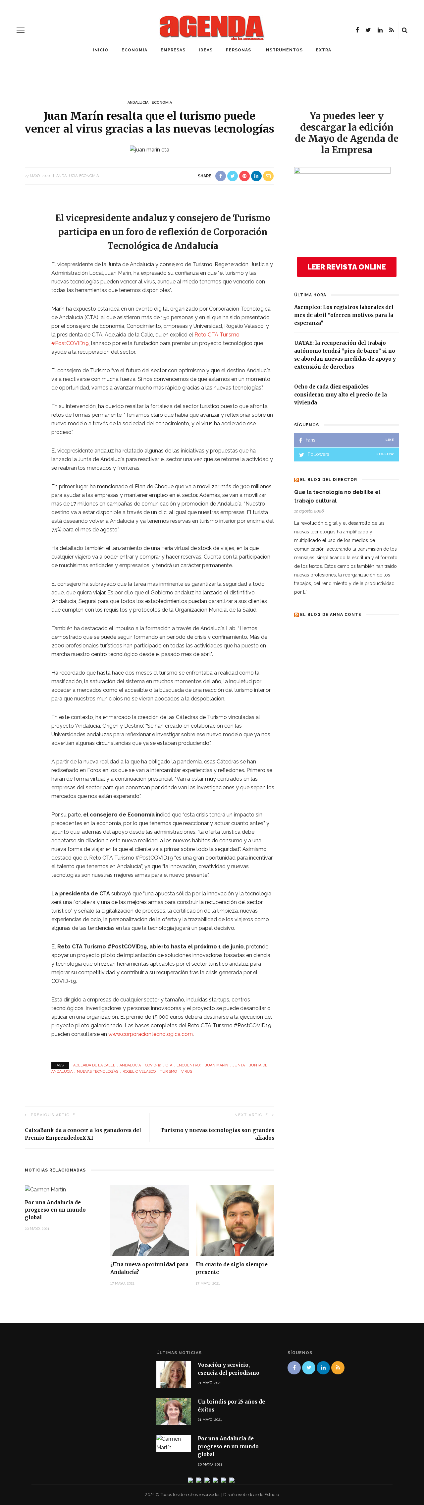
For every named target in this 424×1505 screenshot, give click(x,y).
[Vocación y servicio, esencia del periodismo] (173, 1374)
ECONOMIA (134, 50)
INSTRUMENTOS (283, 50)
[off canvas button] (21, 30)
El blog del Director (328, 479)
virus (186, 1071)
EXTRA (323, 50)
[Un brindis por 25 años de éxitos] (173, 1411)
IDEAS (206, 50)
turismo (168, 1071)
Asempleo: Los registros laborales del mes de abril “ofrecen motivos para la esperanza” (344, 315)
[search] (404, 30)
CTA (169, 1065)
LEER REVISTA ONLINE (346, 267)
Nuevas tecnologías (97, 1071)
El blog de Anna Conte (330, 614)
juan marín (216, 1065)
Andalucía (130, 1065)
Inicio (100, 50)
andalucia (138, 102)
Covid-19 (153, 1065)
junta (239, 1065)
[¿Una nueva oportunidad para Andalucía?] (149, 1220)
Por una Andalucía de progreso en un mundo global (55, 1210)
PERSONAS (238, 50)
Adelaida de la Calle (94, 1065)
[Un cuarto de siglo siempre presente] (235, 1220)
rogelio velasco (139, 1071)
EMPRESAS (173, 50)
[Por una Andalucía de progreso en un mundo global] (45, 1189)
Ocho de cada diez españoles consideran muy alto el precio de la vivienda (340, 395)
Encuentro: (189, 1065)
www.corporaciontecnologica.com (150, 1034)
